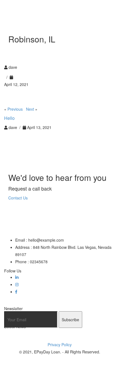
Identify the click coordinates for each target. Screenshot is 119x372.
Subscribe (70, 319)
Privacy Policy (60, 344)
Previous (15, 109)
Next (30, 109)
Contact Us (18, 198)
